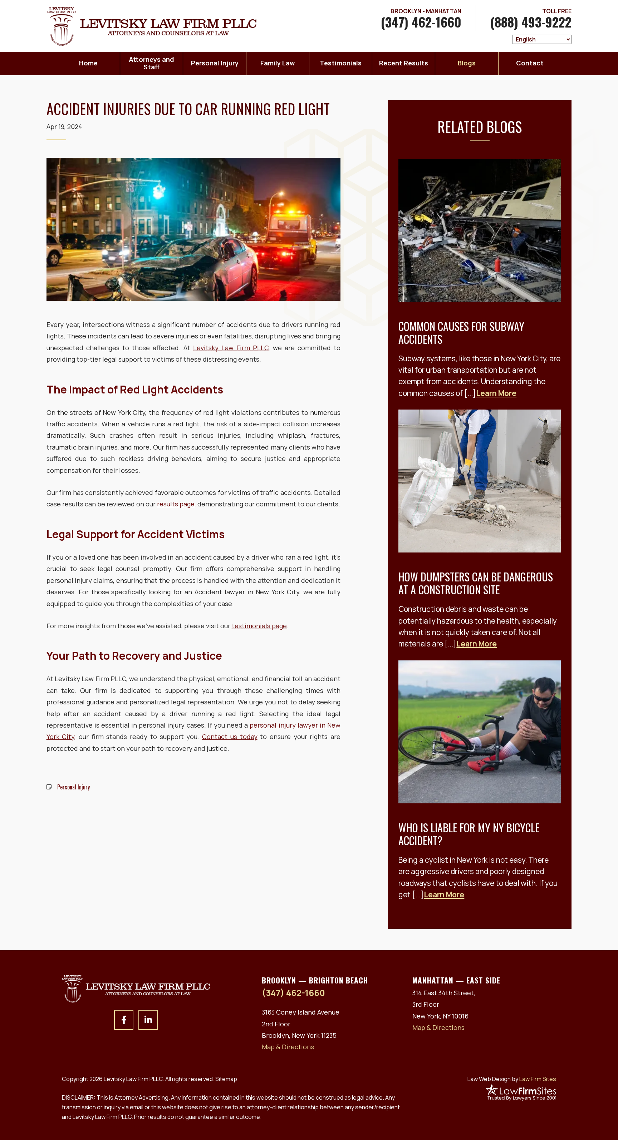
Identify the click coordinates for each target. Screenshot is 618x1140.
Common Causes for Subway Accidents (461, 332)
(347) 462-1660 (421, 21)
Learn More (496, 393)
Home (88, 63)
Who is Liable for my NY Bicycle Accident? (468, 833)
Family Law (277, 63)
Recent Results (403, 63)
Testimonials (341, 63)
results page (176, 504)
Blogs (467, 63)
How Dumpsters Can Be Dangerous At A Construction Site (475, 583)
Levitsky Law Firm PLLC (231, 347)
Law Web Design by (511, 1079)
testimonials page (259, 625)
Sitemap (226, 1079)
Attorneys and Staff (151, 63)
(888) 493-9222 (531, 21)
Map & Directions (288, 1046)
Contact (530, 63)
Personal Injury (215, 63)
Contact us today (229, 736)
